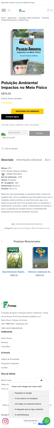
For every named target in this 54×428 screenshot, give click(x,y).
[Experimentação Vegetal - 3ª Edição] (14, 257)
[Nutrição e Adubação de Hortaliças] (39, 257)
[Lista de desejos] (52, 11)
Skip (34, 423)
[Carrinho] (48, 11)
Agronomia (12, 18)
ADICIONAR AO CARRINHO (27, 111)
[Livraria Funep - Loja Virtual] (21, 10)
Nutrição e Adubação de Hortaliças (39, 272)
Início (3, 18)
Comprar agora (12, 117)
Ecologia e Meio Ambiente (29, 18)
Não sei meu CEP (9, 138)
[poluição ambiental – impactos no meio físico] (26, 76)
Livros (47, 228)
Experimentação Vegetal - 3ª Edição (14, 272)
